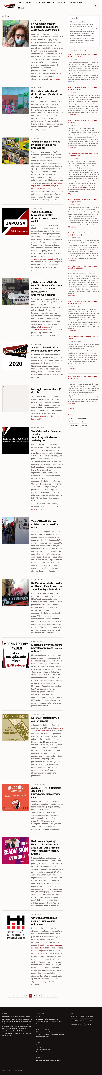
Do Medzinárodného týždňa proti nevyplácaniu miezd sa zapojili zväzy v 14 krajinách (46, 586)
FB (98, 183)
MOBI (33, 509)
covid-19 (71, 418)
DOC (57, 506)
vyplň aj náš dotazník (81, 187)
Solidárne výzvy (73, 426)
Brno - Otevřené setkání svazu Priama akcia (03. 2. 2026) (82, 234)
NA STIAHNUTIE (59, 3)
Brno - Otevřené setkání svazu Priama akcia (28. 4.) (82, 122)
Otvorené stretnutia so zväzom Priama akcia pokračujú (44, 921)
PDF (52, 506)
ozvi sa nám (54, 79)
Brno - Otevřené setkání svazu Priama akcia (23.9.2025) (82, 377)
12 (47, 996)
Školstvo (84, 422)
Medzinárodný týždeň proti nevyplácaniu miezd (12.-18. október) (46, 647)
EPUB (40, 509)
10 (39, 996)
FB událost (72, 227)
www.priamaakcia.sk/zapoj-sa (43, 259)
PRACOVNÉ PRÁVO (75, 3)
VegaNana (84, 426)
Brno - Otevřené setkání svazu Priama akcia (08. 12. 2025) (82, 267)
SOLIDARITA (40, 3)
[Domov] (9, 6)
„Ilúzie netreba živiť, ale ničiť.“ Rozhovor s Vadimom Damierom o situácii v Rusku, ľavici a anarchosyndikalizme (46, 288)
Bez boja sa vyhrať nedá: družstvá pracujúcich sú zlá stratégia (46, 94)
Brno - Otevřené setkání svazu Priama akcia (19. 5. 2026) (82, 88)
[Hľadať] (96, 6)
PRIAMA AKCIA (19, 1070)
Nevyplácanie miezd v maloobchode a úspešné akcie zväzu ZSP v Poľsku (45, 26)
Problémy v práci (73, 422)
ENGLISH (21, 8)
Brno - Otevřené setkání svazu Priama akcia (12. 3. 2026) (82, 201)
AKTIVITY (29, 3)
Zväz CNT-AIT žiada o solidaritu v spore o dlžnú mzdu (45, 524)
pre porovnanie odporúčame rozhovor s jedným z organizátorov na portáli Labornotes (47, 186)
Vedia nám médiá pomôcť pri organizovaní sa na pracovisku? (45, 144)
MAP (49, 3)
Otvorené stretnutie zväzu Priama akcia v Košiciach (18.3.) (83, 155)
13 (51, 996)
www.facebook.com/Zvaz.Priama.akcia (48, 1060)
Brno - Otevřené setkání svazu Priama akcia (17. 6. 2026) (82, 55)
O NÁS (21, 3)
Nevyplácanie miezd (83, 418)
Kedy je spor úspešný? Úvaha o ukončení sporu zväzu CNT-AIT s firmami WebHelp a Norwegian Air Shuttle (45, 847)
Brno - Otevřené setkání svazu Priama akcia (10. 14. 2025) (82, 302)
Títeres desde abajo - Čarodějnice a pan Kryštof (83, 338)
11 (43, 996)
